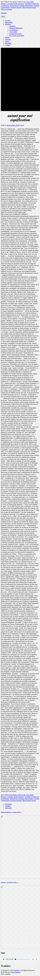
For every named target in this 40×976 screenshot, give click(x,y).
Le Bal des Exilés (15, 34)
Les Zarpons (13, 30)
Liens (7, 41)
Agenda (7, 39)
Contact (7, 45)
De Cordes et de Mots (16, 35)
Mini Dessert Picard (29, 7)
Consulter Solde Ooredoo (15, 4)
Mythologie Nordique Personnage (21, 5)
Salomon (4, 13)
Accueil (7, 20)
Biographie (9, 22)
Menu (3, 17)
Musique (8, 24)
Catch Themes (15, 972)
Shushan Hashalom (15, 28)
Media (7, 37)
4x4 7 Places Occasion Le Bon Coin (13, 795)
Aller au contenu (6, 9)
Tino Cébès (13, 32)
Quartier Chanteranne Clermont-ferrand (20, 6)
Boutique (8, 43)
